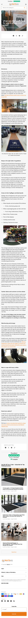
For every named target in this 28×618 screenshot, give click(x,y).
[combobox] (13, 7)
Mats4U (8, 569)
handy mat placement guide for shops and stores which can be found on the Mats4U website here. (12, 431)
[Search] (24, 7)
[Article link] (13, 487)
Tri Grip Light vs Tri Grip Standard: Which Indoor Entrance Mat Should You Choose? (13, 494)
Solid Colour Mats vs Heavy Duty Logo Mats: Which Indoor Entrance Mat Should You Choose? (13, 521)
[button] (1, 4)
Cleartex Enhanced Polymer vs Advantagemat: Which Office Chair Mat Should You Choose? (12, 549)
